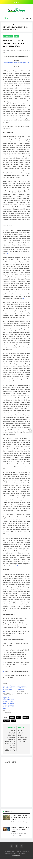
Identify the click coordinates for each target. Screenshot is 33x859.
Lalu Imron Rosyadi (18, 833)
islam (18, 717)
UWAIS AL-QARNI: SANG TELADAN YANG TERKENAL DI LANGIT (20, 817)
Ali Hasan (15, 822)
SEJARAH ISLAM (7, 36)
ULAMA (16, 36)
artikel (12, 717)
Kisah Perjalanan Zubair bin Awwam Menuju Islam (22, 687)
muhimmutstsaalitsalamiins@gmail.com (17, 63)
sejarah (6, 721)
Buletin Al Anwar (8, 50)
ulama (14, 721)
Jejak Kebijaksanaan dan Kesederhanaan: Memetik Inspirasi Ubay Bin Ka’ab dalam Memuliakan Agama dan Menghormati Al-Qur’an (9, 703)
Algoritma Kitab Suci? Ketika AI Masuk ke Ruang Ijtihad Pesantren (20, 829)
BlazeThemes (16, 855)
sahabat (26, 717)
